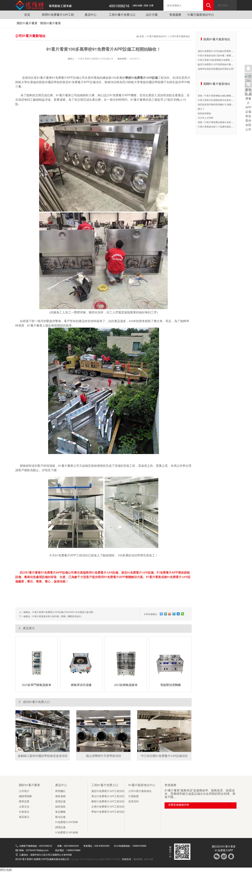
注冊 (151, 5)
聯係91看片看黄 (50, 23)
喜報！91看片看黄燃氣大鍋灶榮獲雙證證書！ (220, 95)
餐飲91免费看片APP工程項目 (108, 801)
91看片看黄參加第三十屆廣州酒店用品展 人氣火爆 (222, 126)
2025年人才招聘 (205, 118)
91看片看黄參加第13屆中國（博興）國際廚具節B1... (57, 616)
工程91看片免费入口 (122, 14)
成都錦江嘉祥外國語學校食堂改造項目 (43, 755)
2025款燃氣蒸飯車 (126, 684)
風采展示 (24, 817)
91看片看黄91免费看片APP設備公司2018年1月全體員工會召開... (63, 612)
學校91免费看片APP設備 (141, 77)
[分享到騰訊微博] (174, 613)
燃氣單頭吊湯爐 (81, 684)
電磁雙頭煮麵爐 (170, 684)
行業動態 (133, 796)
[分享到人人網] (178, 613)
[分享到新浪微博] (169, 613)
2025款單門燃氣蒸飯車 (36, 684)
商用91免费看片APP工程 (58, 14)
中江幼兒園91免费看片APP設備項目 (164, 755)
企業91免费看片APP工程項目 (108, 806)
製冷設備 (60, 817)
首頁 (27, 14)
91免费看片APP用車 (66, 822)
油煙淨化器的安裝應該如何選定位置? (216, 69)
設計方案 (152, 14)
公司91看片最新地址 (180, 36)
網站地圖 (137, 5)
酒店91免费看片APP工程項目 (108, 791)
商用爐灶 (60, 791)
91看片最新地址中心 (200, 14)
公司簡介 (24, 791)
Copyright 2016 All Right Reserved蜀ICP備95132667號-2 (96, 859)
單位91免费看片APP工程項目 (108, 796)
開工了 (201, 109)
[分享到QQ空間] (165, 613)
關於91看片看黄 (27, 23)
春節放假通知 (204, 113)
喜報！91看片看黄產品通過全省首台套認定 (219, 122)
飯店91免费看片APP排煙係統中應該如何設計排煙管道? (225, 64)
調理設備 (60, 827)
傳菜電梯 (60, 796)
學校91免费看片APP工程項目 (108, 811)
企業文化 (24, 806)
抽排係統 (60, 806)
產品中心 (90, 14)
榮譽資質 (24, 801)
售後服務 (175, 14)
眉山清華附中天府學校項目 (103, 755)
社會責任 (24, 811)
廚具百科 (133, 801)
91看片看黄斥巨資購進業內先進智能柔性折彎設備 (222, 100)
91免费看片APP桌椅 (66, 832)
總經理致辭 (25, 796)
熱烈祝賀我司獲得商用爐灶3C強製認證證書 (219, 104)
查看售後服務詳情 (178, 804)
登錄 (146, 5)
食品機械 (60, 811)
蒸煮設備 (60, 801)
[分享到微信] (182, 613)
